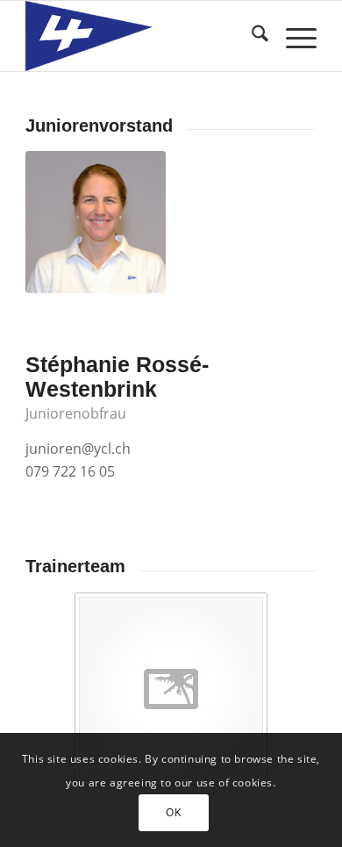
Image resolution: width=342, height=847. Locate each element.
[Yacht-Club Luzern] (141, 36)
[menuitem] (251, 36)
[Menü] (292, 36)
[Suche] (251, 36)
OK (173, 812)
